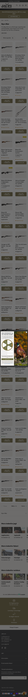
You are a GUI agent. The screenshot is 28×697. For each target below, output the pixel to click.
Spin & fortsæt (7, 359)
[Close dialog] (26, 332)
